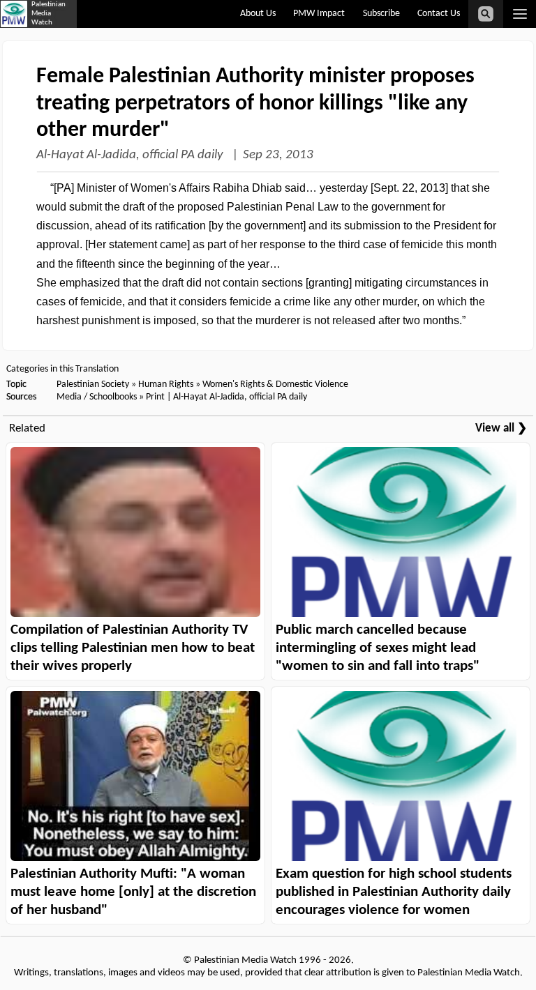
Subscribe (381, 13)
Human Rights (165, 384)
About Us (258, 13)
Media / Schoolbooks (97, 397)
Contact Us (438, 13)
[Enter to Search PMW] (485, 14)
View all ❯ (501, 428)
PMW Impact (319, 13)
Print (155, 397)
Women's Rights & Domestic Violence (275, 384)
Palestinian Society (93, 384)
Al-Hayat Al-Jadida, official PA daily (131, 155)
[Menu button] (519, 14)
